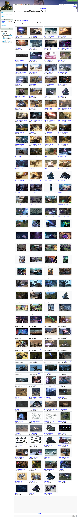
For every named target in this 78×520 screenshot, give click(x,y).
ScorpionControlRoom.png (33, 457)
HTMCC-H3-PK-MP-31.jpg (62, 337)
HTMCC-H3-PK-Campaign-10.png (49, 337)
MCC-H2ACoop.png (61, 397)
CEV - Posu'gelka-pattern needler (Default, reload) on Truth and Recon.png (65, 48)
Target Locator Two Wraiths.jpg (49, 469)
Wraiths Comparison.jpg (48, 493)
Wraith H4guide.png (47, 481)
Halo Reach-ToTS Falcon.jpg (19, 204)
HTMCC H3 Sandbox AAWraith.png (50, 325)
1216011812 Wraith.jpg (18, 36)
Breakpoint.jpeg (32, 48)
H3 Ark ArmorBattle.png (33, 72)
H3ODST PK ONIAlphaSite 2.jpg (49, 120)
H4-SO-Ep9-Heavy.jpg (47, 156)
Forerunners (6, 34)
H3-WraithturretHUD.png (48, 108)
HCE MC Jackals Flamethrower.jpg (64, 228)
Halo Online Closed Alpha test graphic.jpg (51, 192)
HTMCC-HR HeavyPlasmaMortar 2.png (50, 361)
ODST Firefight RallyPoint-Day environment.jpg (51, 409)
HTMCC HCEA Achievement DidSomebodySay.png (22, 337)
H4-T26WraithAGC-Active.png (49, 180)
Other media (3, 15)
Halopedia (2, 22)
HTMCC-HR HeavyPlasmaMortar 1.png (35, 361)
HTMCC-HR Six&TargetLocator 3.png (64, 361)
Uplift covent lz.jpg (32, 481)
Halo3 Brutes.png (32, 216)
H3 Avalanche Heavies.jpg (48, 72)
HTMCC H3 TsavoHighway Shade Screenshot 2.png (65, 325)
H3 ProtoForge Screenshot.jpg (20, 96)
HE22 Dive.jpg (60, 264)
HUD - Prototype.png (47, 373)
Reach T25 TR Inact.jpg (33, 445)
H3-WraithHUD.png (32, 108)
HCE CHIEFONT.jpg (47, 228)
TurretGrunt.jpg (60, 469)
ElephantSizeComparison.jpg (19, 60)
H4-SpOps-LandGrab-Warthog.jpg (20, 180)
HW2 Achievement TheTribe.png (63, 373)
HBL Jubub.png (31, 228)
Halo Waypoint (3, 26)
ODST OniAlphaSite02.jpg (62, 409)
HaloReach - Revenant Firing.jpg (20, 228)
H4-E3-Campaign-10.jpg (48, 132)
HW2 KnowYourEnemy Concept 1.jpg (21, 385)
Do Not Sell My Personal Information (46, 513)
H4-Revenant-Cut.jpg (18, 156)
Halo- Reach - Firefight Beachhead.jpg (50, 204)
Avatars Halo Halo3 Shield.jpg (49, 36)
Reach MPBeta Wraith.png (48, 433)
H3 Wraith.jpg (46, 96)
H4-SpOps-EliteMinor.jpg (33, 168)
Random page (9, 28)
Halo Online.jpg (61, 192)
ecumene (10, 35)
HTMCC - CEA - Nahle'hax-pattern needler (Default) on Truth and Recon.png (36, 325)
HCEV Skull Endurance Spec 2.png (35, 240)
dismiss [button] (74, 6)
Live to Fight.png (61, 385)
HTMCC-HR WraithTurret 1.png (20, 373)
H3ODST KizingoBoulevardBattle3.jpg (64, 108)
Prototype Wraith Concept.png (49, 421)
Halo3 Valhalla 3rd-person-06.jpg (63, 216)
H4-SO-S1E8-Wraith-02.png (19, 168)
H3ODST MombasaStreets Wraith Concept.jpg (36, 120)
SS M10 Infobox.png (32, 469)
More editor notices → (43, 8)
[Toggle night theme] (67, 0)
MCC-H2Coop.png (18, 409)
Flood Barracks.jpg (61, 60)
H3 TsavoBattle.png (32, 96)
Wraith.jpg (16, 493)
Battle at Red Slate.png (62, 36)
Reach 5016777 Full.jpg (19, 433)
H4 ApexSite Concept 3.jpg (19, 132)
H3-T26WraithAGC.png (62, 96)
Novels (2, 13)
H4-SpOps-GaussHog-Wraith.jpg (63, 168)
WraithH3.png (31, 493)
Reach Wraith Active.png (48, 445)
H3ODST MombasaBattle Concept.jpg (21, 120)
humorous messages (6, 41)
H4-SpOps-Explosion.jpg (48, 168)
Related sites (3, 25)
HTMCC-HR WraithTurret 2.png (34, 373)
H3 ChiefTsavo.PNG (32, 84)
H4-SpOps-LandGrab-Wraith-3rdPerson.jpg (36, 180)
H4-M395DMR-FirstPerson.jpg (63, 132)
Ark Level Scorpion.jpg (33, 36)
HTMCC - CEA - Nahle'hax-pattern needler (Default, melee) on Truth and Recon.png (22, 325)
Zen (3, 33)
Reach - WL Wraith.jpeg (62, 421)
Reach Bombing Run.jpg (33, 433)
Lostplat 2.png (17, 397)
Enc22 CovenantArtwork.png (48, 60)
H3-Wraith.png (17, 108)
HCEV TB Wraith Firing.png (48, 240)
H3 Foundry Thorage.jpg (62, 84)
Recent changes (3, 28)
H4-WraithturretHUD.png (33, 192)
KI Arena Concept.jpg (32, 385)
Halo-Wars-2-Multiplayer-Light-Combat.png (22, 216)
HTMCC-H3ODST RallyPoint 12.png (50, 349)
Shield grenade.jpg (47, 457)
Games (2, 12)
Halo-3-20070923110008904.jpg (63, 204)
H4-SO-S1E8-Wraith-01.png (63, 156)
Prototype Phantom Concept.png (34, 421)
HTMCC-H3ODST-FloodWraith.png (64, 349)
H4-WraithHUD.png (18, 192)
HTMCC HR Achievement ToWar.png (35, 337)
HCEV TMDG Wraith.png (62, 240)
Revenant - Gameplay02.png (19, 457)
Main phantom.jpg (47, 397)
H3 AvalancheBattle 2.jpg (19, 84)
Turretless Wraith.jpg (18, 481)
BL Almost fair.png (18, 48)
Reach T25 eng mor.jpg (62, 433)
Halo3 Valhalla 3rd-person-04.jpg (49, 216)
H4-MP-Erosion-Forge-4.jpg (48, 144)
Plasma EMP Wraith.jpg (19, 421)
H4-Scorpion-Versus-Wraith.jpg (34, 156)
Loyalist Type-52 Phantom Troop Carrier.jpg (36, 397)
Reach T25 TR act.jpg (18, 445)
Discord (4, 21)
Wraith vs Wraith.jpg (61, 481)
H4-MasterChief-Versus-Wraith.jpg (35, 144)
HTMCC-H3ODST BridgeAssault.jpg (35, 349)
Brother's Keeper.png (47, 48)
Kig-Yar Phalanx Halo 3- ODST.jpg (49, 385)
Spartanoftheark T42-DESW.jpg (63, 457)
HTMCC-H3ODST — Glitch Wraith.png (21, 349)
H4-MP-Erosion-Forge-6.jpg (63, 144)
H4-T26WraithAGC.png (62, 180)
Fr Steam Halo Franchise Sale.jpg (20, 72)
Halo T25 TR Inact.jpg (33, 204)
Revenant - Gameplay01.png (63, 445)
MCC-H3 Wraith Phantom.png (34, 409)
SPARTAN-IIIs (5, 38)
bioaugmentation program (8, 37)
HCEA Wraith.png (18, 240)
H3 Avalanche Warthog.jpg (62, 72)
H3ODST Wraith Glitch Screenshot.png (64, 120)
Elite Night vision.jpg (32, 60)
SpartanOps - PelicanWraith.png (20, 469)
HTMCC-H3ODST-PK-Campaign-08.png (21, 361)
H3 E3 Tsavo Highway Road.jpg (49, 84)
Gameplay (3, 16)
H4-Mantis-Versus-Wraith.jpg (19, 144)
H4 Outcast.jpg (31, 132)
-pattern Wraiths (24, 20)
